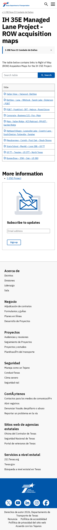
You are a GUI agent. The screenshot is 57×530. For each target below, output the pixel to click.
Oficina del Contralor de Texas (20, 433)
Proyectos (12, 332)
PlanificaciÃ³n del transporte (19, 351)
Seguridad (12, 363)
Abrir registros (11, 403)
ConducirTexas (12, 372)
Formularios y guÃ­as (15, 311)
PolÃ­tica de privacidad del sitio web (27, 522)
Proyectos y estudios (15, 346)
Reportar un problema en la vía (21, 413)
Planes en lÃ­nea (13, 316)
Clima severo (11, 377)
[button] (46, 4)
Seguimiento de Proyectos (18, 342)
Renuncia (12, 519)
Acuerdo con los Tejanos (29, 526)
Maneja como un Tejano (17, 367)
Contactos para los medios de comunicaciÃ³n (28, 398)
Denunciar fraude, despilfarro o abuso (24, 408)
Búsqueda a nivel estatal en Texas (22, 469)
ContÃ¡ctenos (14, 394)
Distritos (8, 275)
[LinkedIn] (27, 503)
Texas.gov (9, 464)
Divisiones (9, 280)
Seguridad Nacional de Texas (19, 438)
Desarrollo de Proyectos (17, 321)
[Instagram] (36, 503)
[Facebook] (46, 503)
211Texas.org (11, 459)
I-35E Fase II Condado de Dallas (18, 12)
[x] (8, 503)
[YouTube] (18, 503)
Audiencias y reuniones (16, 337)
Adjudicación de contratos (18, 306)
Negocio (10, 301)
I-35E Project (14, 178)
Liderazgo (9, 285)
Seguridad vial (11, 382)
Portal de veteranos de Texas (20, 443)
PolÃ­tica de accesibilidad (34, 519)
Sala (6, 290)
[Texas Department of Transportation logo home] (16, 4)
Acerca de (12, 271)
